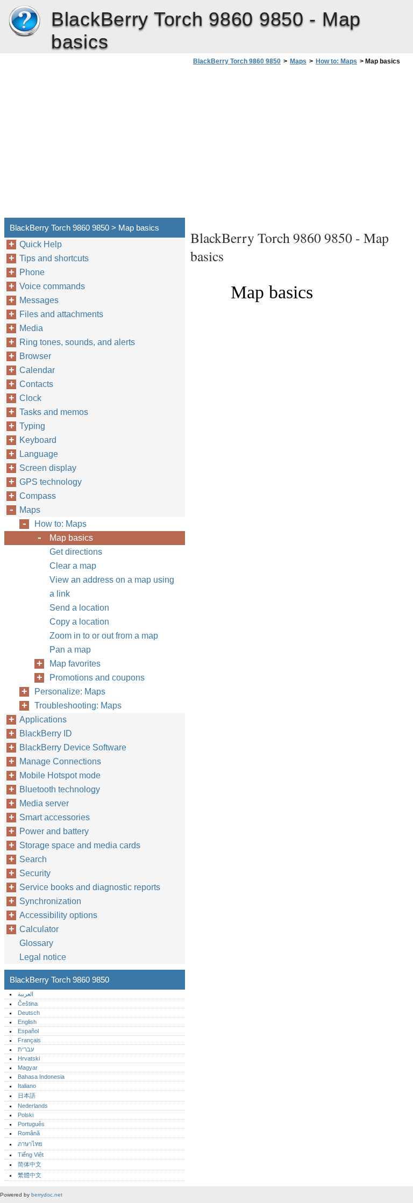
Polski (25, 1115)
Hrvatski (29, 1058)
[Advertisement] (280, 144)
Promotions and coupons (97, 677)
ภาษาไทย (30, 1144)
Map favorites (75, 663)
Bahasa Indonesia (41, 1076)
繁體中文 (29, 1175)
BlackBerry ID (45, 733)
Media (31, 328)
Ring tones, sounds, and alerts (77, 342)
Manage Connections (60, 761)
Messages (39, 300)
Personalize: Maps (69, 691)
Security (35, 873)
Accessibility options (58, 915)
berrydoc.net (46, 1195)
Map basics (71, 537)
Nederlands (33, 1105)
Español (28, 1031)
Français (29, 1040)
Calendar (37, 370)
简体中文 (29, 1164)
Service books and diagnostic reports (89, 887)
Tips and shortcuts (54, 258)
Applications (43, 719)
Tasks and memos (53, 412)
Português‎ (31, 1124)
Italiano (27, 1086)
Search (33, 859)
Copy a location (79, 621)
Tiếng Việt (31, 1154)
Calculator (39, 929)
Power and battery (54, 831)
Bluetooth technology (59, 789)
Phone (32, 272)
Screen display (47, 467)
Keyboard (37, 440)
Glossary (36, 943)
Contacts (36, 384)
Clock (30, 398)
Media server (44, 803)
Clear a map (72, 565)
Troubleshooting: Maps (78, 705)
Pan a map (70, 649)
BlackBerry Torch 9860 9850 (24, 21)
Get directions (75, 551)
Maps (298, 61)
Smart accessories (54, 817)
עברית (26, 1049)
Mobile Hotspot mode (60, 775)
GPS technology (50, 481)
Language (38, 454)
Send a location (79, 607)
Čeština (28, 1003)
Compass (37, 495)
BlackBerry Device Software (72, 747)
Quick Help (40, 244)
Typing (32, 426)
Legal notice (42, 957)
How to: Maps (336, 61)
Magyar (28, 1067)
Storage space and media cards (79, 845)
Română (29, 1133)
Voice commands (52, 286)
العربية (25, 994)
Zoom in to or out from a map (103, 635)
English (27, 1022)
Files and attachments (61, 314)
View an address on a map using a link (111, 586)
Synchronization (50, 901)
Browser (35, 356)
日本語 (26, 1095)
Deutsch (29, 1012)
